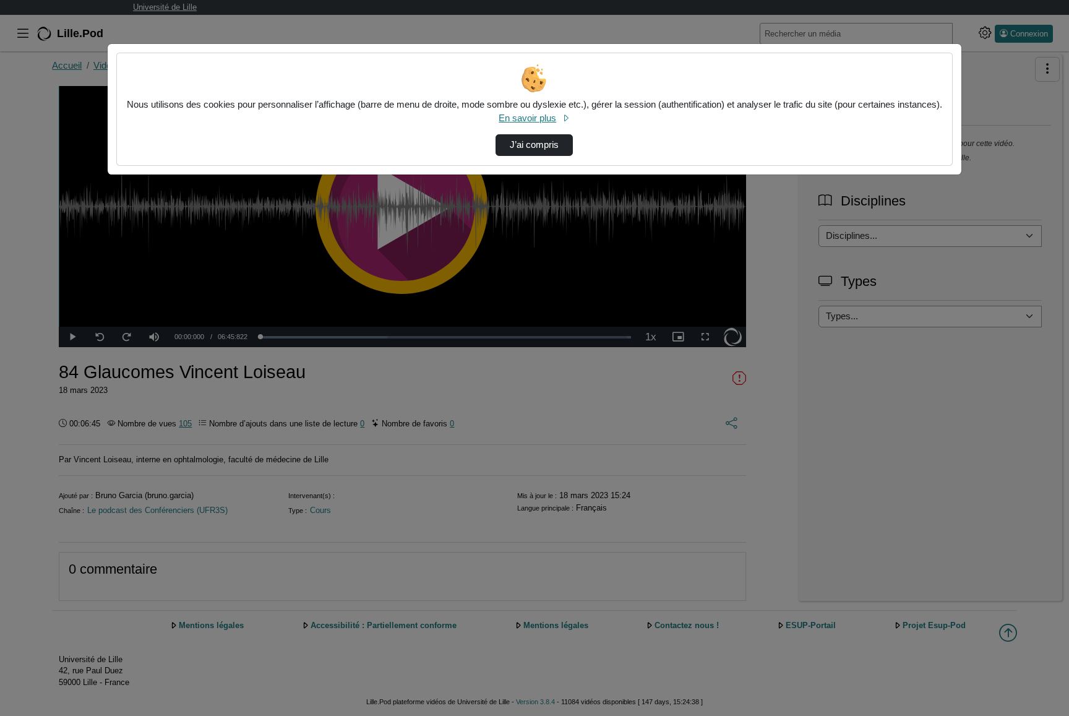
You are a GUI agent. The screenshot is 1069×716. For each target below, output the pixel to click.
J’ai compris (534, 145)
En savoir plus (527, 118)
